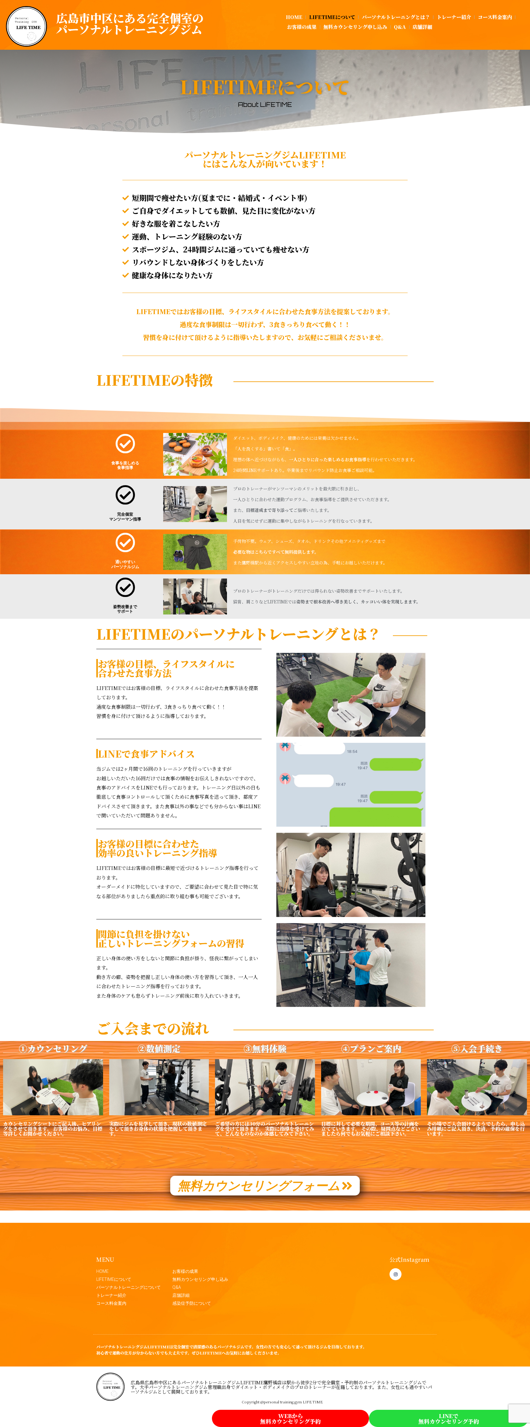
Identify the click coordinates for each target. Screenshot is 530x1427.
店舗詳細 (422, 26)
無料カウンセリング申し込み (355, 26)
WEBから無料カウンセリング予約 (290, 1418)
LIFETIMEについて (332, 17)
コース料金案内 (495, 17)
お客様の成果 (302, 26)
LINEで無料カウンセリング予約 (448, 1418)
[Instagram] (395, 1274)
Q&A (400, 26)
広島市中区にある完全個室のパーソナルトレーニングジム (130, 23)
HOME (294, 17)
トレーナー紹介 (454, 17)
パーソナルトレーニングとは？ (396, 17)
